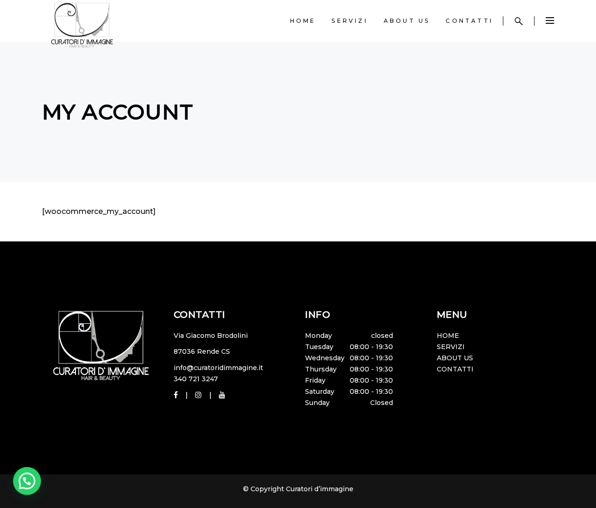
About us (455, 358)
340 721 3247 (196, 379)
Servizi (451, 347)
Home (448, 335)
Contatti (455, 369)
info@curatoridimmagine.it (218, 368)
